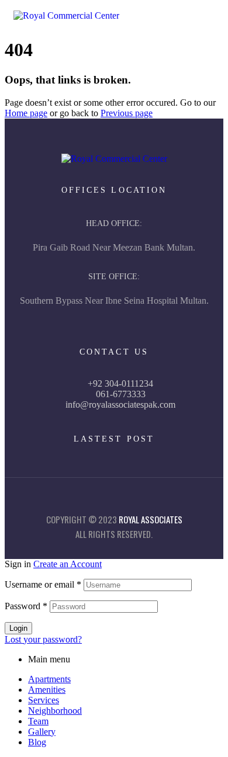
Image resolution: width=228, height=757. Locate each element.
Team (38, 721)
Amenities (46, 690)
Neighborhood (55, 711)
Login (18, 628)
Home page (26, 113)
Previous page (127, 113)
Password (26, 606)
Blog (37, 742)
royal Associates (150, 519)
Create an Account (67, 564)
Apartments (49, 679)
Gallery (42, 732)
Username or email (43, 584)
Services (43, 700)
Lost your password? (43, 639)
